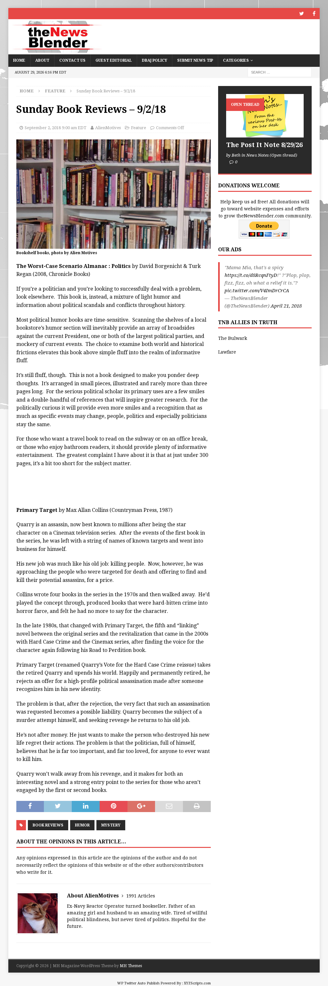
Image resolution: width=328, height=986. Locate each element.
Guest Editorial (113, 60)
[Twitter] (301, 13)
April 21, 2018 (286, 306)
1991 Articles (140, 895)
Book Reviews (48, 825)
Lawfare (227, 352)
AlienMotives (108, 127)
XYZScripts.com (197, 983)
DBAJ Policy (154, 60)
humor (82, 825)
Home (19, 60)
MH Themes (131, 966)
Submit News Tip (195, 60)
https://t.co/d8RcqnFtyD (251, 275)
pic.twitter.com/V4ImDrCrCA (257, 290)
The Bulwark (232, 338)
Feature (138, 127)
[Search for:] (280, 71)
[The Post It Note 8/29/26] (265, 115)
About (42, 60)
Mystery (110, 825)
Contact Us (72, 60)
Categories (236, 60)
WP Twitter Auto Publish (138, 983)
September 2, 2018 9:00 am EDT (55, 127)
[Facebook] (314, 13)
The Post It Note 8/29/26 (264, 145)
